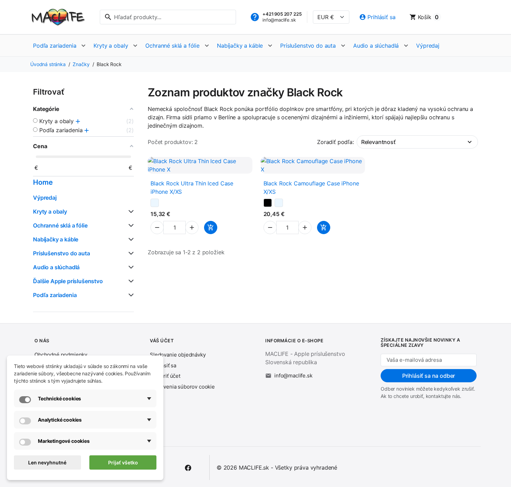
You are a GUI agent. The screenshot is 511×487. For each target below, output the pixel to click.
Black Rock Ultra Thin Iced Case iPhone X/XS (192, 187)
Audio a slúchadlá (376, 45)
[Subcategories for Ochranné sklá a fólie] (129, 225)
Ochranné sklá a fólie (172, 45)
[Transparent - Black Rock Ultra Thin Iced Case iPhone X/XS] (155, 203)
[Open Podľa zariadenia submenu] (83, 45)
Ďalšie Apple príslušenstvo (68, 281)
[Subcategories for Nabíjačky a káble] (129, 239)
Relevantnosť (378, 141)
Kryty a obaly (111, 45)
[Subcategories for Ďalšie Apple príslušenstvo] (129, 281)
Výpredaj (427, 45)
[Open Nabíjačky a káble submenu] (270, 45)
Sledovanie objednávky (178, 354)
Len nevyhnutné (47, 462)
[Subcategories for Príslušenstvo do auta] (129, 253)
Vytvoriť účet (165, 376)
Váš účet (162, 340)
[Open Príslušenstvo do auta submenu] (343, 45)
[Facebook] (188, 467)
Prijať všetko (123, 462)
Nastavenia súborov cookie (182, 386)
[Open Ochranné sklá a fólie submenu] (206, 45)
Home (42, 182)
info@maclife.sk (279, 20)
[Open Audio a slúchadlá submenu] (406, 45)
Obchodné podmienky (60, 354)
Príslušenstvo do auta (308, 45)
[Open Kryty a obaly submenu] (135, 45)
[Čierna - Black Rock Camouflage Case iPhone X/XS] (267, 203)
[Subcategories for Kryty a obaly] (129, 211)
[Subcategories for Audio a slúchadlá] (129, 267)
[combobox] (168, 17)
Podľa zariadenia (54, 45)
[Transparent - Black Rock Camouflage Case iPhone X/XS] (279, 203)
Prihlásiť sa (163, 365)
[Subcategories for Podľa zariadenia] (129, 295)
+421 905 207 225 (281, 14)
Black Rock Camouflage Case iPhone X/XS (311, 187)
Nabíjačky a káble (240, 45)
